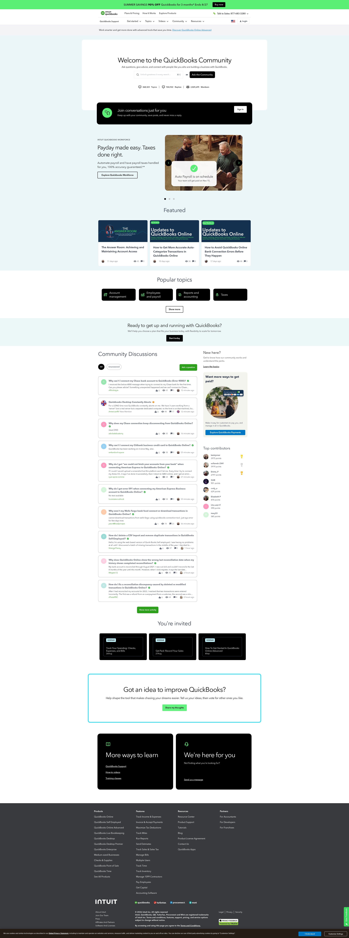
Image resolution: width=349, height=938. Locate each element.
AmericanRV (114, 411)
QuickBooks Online (103, 816)
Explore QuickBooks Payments (225, 432)
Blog (180, 833)
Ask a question (188, 367)
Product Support (186, 822)
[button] (243, 21)
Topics (149, 21)
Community (178, 21)
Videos (162, 21)
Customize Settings (336, 934)
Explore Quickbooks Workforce (117, 175)
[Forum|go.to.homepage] (109, 21)
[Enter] (136, 74)
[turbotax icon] (160, 902)
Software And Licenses (105, 926)
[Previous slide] (168, 163)
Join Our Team (101, 915)
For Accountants (228, 816)
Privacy (229, 912)
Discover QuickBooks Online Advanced (191, 30)
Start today (174, 338)
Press (97, 919)
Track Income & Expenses (148, 816)
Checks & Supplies (103, 860)
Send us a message (193, 779)
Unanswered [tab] (114, 367)
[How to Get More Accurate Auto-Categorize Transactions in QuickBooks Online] (174, 243)
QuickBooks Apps (186, 849)
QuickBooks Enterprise (105, 849)
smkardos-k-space (116, 452)
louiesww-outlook (116, 499)
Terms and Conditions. (190, 926)
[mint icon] (197, 902)
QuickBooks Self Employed (107, 822)
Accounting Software (146, 893)
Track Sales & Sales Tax (147, 849)
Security (238, 912)
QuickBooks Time (102, 871)
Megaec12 (113, 573)
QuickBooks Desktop (104, 838)
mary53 (214, 513)
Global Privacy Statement (58, 933)
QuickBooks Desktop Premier (108, 844)
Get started (133, 21)
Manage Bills (142, 855)
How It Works (149, 13)
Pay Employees (143, 882)
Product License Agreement (191, 838)
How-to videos (113, 772)
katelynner (215, 455)
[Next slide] (239, 163)
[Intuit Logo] (106, 902)
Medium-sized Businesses (106, 855)
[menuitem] (163, 21)
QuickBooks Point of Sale (106, 865)
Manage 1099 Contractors (149, 876)
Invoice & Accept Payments (149, 822)
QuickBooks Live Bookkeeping (109, 833)
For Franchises (227, 827)
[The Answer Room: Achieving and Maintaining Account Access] (123, 243)
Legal (221, 912)
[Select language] (233, 21)
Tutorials (182, 827)
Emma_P (214, 472)
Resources (196, 21)
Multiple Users (143, 860)
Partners (224, 811)
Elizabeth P (216, 497)
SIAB (213, 480)
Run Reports (142, 838)
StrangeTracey (115, 548)
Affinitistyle (113, 390)
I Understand (310, 934)
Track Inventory (143, 871)
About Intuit (100, 912)
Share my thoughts (174, 707)
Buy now (219, 4)
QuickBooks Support (116, 766)
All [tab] (101, 367)
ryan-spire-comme (116, 477)
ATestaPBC (113, 597)
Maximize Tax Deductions (148, 827)
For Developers (227, 822)
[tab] (165, 199)
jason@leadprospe (117, 524)
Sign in (240, 109)
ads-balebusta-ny (116, 433)
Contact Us (183, 844)
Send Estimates (143, 844)
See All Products (102, 876)
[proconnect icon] (178, 902)
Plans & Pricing (131, 13)
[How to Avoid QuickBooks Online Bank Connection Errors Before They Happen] (226, 243)
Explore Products (167, 13)
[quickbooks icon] (143, 902)
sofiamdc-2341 (217, 463)
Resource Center (186, 816)
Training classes (113, 778)
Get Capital (141, 887)
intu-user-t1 (216, 505)
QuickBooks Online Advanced (109, 827)
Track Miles (141, 833)
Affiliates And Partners (105, 922)
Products (98, 811)
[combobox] (158, 74)
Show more (174, 309)
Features (140, 811)
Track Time (141, 865)
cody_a (214, 488)
